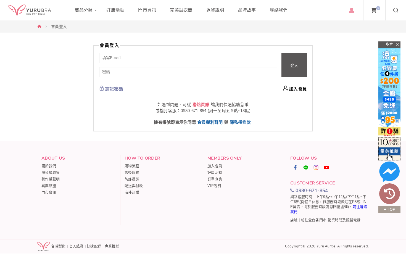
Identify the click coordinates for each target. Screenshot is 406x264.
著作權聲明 (50, 179)
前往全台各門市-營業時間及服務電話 (330, 220)
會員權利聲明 (210, 122)
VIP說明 (214, 186)
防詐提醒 (132, 179)
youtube (326, 167)
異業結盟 (48, 186)
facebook (295, 167)
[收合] (389, 44)
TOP (392, 209)
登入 (294, 66)
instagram (316, 167)
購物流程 (132, 166)
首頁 (39, 26)
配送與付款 (134, 186)
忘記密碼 (114, 89)
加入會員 (298, 89)
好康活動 (214, 172)
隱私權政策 (50, 172)
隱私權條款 (240, 122)
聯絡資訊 (201, 104)
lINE (306, 167)
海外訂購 (132, 192)
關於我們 (48, 166)
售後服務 (132, 172)
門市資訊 (48, 192)
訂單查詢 (214, 179)
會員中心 (351, 10)
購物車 (378, 8)
